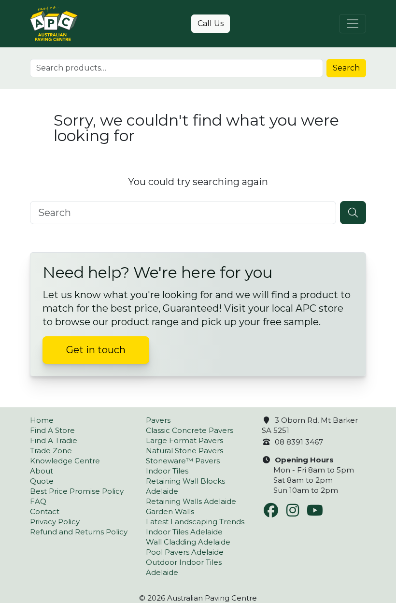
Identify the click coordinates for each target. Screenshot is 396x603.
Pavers (158, 420)
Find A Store (52, 430)
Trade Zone (51, 450)
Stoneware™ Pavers (183, 460)
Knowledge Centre (65, 460)
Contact (44, 511)
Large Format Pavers (184, 440)
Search (346, 67)
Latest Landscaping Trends (195, 521)
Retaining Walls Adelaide (191, 501)
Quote (42, 481)
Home (42, 420)
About (41, 470)
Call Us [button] (211, 23)
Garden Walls (170, 511)
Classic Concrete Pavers (189, 430)
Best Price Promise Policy (77, 491)
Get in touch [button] (96, 350)
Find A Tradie (53, 440)
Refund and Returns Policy (78, 531)
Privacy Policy (55, 521)
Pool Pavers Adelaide (185, 552)
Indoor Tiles (167, 470)
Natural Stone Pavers (184, 450)
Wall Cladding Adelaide (188, 541)
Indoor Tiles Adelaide (184, 531)
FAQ (38, 501)
